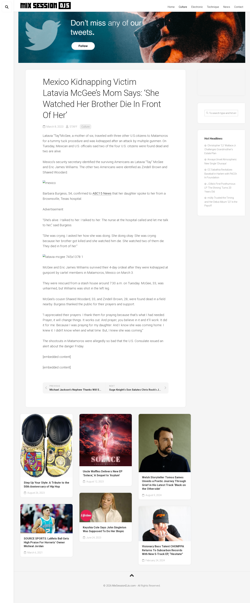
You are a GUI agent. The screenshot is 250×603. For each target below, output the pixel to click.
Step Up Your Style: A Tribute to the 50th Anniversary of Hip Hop (46, 484)
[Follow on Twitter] (132, 37)
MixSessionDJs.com (124, 585)
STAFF (73, 126)
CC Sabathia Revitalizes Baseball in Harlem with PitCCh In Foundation (220, 173)
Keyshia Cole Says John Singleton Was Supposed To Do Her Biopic (104, 529)
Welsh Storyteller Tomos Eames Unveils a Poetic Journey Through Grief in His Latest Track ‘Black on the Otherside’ (164, 483)
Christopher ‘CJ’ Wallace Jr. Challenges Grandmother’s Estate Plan (220, 149)
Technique (213, 7)
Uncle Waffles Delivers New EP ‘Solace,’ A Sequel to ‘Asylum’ (102, 473)
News (226, 7)
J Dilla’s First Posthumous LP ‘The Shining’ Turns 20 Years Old (219, 187)
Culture (183, 7)
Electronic (197, 7)
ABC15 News (102, 193)
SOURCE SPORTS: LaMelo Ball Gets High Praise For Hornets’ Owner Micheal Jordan (46, 542)
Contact (238, 7)
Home (171, 7)
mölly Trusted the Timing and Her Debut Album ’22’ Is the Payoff (220, 201)
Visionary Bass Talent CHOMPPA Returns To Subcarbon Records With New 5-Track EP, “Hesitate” (163, 550)
